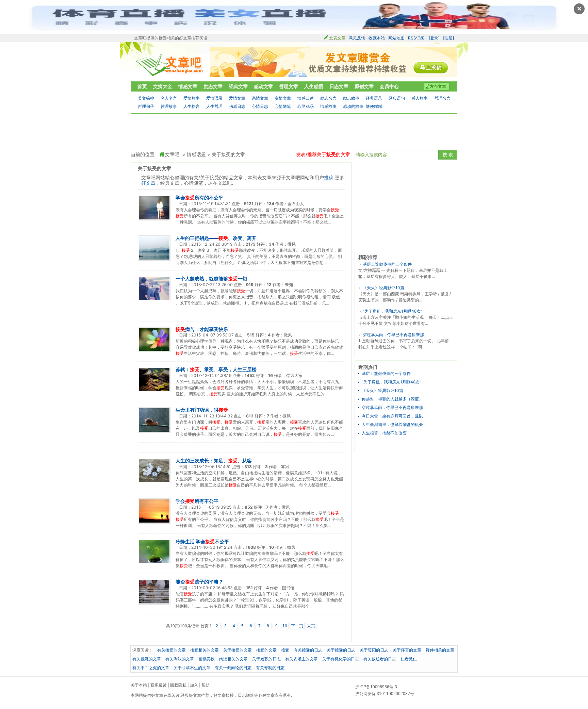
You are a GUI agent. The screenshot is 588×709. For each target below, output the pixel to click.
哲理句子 (146, 106)
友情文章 (283, 98)
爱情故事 (191, 98)
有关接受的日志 (308, 650)
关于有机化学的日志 (340, 658)
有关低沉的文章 (146, 658)
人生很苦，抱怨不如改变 (384, 433)
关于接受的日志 (341, 650)
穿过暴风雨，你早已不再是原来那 (393, 334)
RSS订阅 (416, 37)
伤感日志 (237, 106)
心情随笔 (283, 106)
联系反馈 (158, 685)
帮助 (205, 685)
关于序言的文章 (407, 650)
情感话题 (196, 154)
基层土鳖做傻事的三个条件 (387, 264)
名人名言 (169, 98)
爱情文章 (237, 98)
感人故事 (419, 98)
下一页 (297, 626)
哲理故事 (169, 106)
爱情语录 (214, 98)
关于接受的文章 (228, 154)
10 (284, 626)
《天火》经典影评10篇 (383, 287)
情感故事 (328, 106)
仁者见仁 (409, 658)
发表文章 (337, 37)
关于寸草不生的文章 (192, 667)
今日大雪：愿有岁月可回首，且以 (392, 416)
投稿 (328, 177)
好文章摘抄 (223, 695)
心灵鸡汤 (305, 106)
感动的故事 (353, 106)
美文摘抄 (146, 98)
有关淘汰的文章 (179, 658)
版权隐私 (178, 685)
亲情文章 (260, 98)
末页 (311, 626)
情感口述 (305, 98)
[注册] (448, 37)
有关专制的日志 (270, 667)
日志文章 (338, 86)
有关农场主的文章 (301, 658)
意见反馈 (357, 37)
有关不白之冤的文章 (150, 667)
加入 (194, 685)
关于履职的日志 (266, 658)
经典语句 (397, 98)
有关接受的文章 (171, 650)
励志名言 (328, 98)
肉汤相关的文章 (233, 658)
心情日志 (260, 106)
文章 (270, 695)
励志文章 (213, 86)
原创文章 (364, 86)
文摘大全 (162, 86)
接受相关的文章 (204, 650)
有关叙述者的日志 (379, 658)
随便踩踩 (374, 106)
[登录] (434, 37)
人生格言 (191, 106)
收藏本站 (377, 37)
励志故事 (351, 98)
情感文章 (187, 86)
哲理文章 (288, 86)
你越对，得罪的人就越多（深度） (392, 399)
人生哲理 (214, 106)
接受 (285, 650)
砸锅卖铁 (206, 658)
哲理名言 (442, 98)
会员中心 (389, 86)
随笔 (250, 695)
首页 (142, 86)
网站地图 (396, 37)
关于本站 (139, 685)
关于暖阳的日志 (374, 650)
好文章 (148, 183)
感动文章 (263, 86)
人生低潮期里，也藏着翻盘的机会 (392, 424)
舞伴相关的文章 (440, 650)
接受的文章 (266, 650)
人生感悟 (313, 86)
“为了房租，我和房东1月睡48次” (392, 311)
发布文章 (438, 86)
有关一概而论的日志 (233, 667)
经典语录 (374, 98)
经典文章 (238, 86)
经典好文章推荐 (195, 695)
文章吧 (170, 65)
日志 (242, 695)
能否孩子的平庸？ (199, 581)
